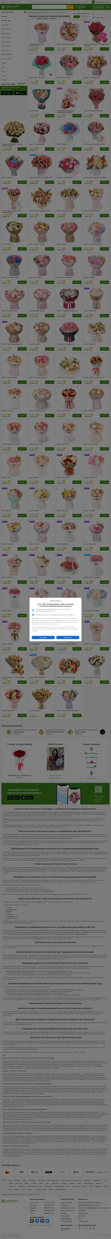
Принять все (68, 637)
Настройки (43, 637)
